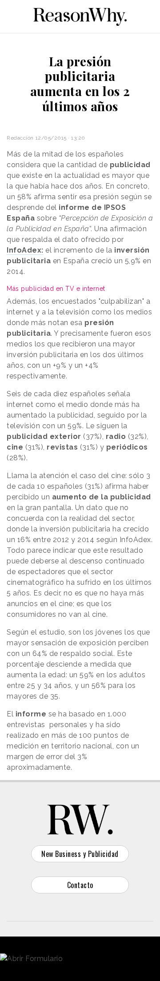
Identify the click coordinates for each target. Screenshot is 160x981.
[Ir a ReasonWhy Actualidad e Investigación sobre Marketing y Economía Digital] (80, 15)
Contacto (80, 885)
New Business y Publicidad (80, 853)
